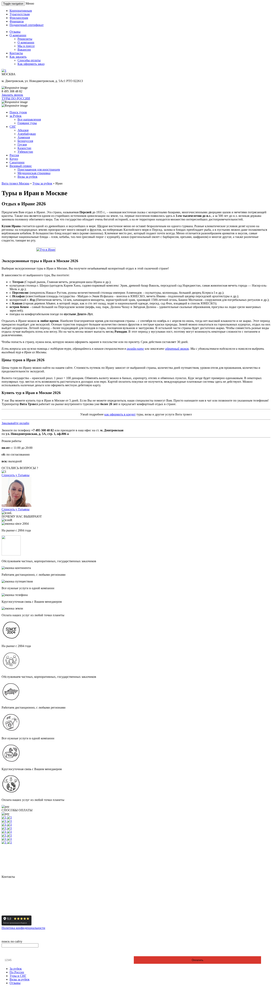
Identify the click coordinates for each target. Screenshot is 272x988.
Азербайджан (27, 133)
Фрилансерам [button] (19, 17)
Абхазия (23, 130)
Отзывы (15, 983)
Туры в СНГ (18, 975)
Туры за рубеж (42, 183)
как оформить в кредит (120, 414)
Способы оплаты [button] (29, 60)
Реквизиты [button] (25, 39)
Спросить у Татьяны (15, 475)
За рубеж (16, 968)
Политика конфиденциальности (23, 928)
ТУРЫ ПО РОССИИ (16, 98)
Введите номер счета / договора (25, 952)
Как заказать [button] (18, 56)
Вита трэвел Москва (15, 183)
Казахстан (24, 148)
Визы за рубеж (27, 176)
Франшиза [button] (17, 21)
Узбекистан (25, 151)
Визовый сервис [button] (21, 166)
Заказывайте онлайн (15, 423)
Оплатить (197, 960)
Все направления (29, 119)
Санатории (17, 162)
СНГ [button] (13, 126)
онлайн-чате (135, 348)
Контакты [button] (16, 53)
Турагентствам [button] (20, 14)
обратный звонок (177, 348)
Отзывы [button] (15, 31)
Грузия (22, 144)
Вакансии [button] (24, 49)
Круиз (14, 158)
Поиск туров (18, 112)
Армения (24, 137)
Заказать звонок (12, 95)
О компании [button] (18, 35)
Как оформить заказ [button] (31, 64)
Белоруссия (25, 141)
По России (17, 972)
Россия (14, 155)
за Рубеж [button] (16, 116)
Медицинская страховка (34, 173)
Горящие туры (27, 123)
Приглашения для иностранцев (39, 169)
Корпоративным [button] (21, 10)
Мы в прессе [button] (26, 46)
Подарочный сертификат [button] (27, 25)
